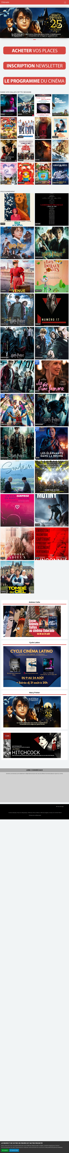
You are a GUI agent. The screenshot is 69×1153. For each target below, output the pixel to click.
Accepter (5, 1150)
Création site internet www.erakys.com (34, 817)
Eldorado (5, 2)
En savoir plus (14, 1150)
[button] (1, 23)
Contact (51, 812)
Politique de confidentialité (35, 815)
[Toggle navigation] (65, 2)
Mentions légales (44, 812)
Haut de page (60, 806)
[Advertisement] (34, 787)
